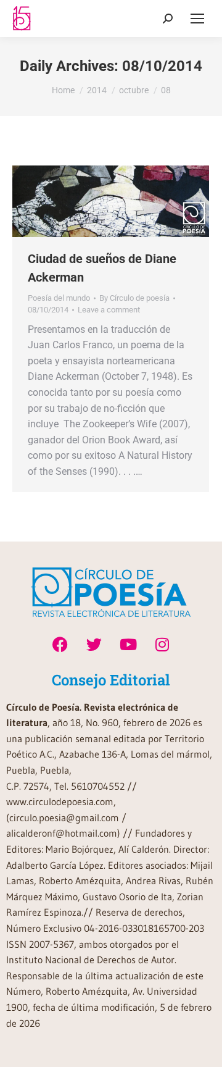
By (134, 298)
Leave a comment (109, 309)
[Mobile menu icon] (197, 18)
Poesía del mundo (59, 298)
